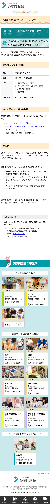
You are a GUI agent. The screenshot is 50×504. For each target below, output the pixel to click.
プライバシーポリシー (42, 473)
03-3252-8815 (36, 393)
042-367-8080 (36, 363)
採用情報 (25, 502)
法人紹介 (5, 502)
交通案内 (45, 502)
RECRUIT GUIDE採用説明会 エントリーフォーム (24, 126)
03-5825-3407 (13, 425)
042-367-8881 (13, 302)
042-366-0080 (13, 363)
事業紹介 (15, 502)
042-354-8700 (36, 304)
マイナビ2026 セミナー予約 (17, 123)
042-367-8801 (19, 233)
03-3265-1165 (36, 425)
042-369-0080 (13, 391)
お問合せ (35, 502)
